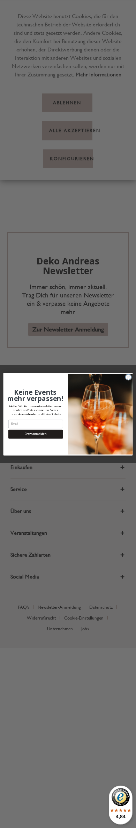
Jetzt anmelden (35, 434)
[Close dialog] (128, 377)
